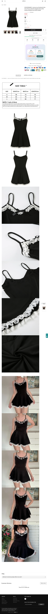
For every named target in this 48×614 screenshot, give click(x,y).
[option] (13, 18)
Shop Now (40, 56)
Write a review (43, 583)
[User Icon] (42, 1)
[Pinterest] (25, 599)
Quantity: (25, 23)
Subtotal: (25, 27)
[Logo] (24, 1)
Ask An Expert (38, 63)
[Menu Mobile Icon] (2, 1)
